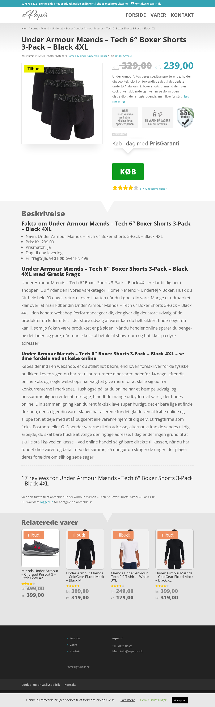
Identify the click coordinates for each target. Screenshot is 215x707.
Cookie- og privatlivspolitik (40, 685)
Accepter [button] (179, 700)
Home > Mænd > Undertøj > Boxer (51, 28)
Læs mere (128, 700)
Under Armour (123, 56)
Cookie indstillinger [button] (153, 700)
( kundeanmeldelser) (153, 188)
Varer (158, 15)
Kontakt (182, 15)
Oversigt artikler (78, 667)
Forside (136, 15)
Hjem (24, 28)
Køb (128, 171)
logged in (46, 502)
